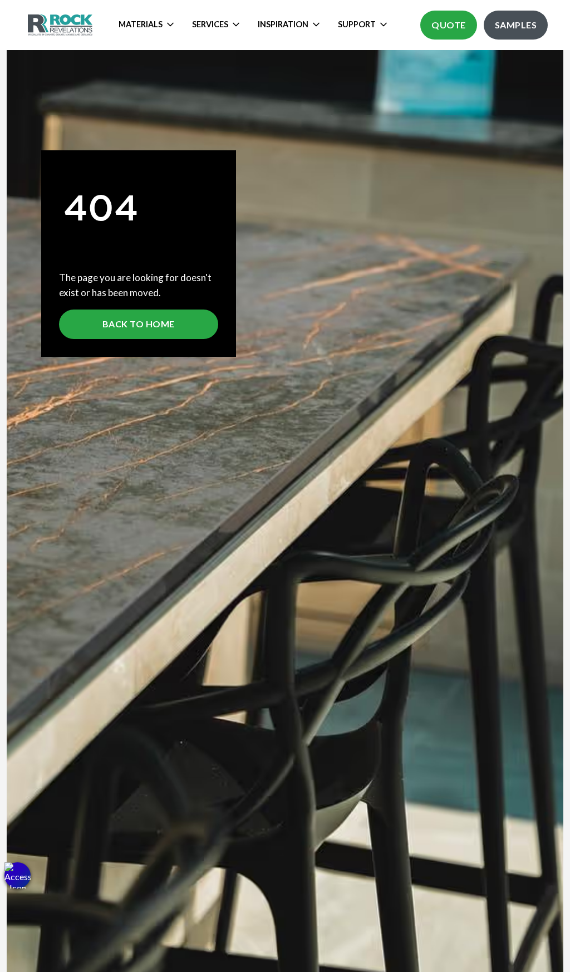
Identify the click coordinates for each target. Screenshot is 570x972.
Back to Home (138, 323)
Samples (516, 24)
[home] (61, 25)
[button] (17, 875)
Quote (448, 24)
